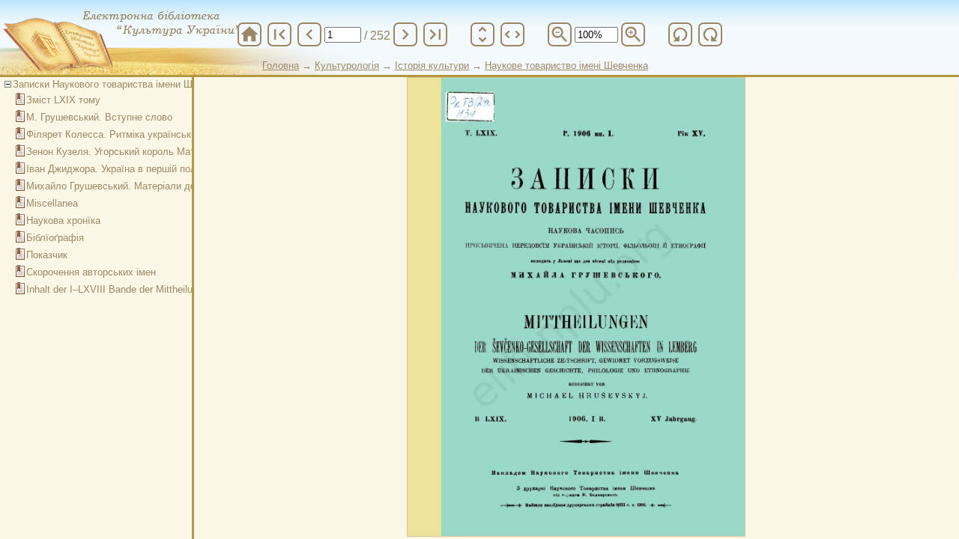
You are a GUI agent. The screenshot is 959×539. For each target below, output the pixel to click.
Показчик (46, 255)
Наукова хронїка (63, 220)
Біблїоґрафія (55, 237)
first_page (279, 34)
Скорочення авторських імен (91, 272)
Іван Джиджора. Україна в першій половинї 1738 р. (140, 168)
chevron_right (405, 34)
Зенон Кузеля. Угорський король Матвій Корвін (133, 151)
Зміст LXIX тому (63, 100)
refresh (680, 34)
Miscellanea (52, 203)
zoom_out (559, 34)
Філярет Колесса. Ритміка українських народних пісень (152, 134)
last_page (435, 34)
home (249, 34)
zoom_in (633, 34)
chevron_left (309, 34)
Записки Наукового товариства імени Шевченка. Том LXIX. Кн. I (157, 84)
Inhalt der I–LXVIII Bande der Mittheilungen (120, 289)
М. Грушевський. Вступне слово (99, 117)
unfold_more (482, 34)
